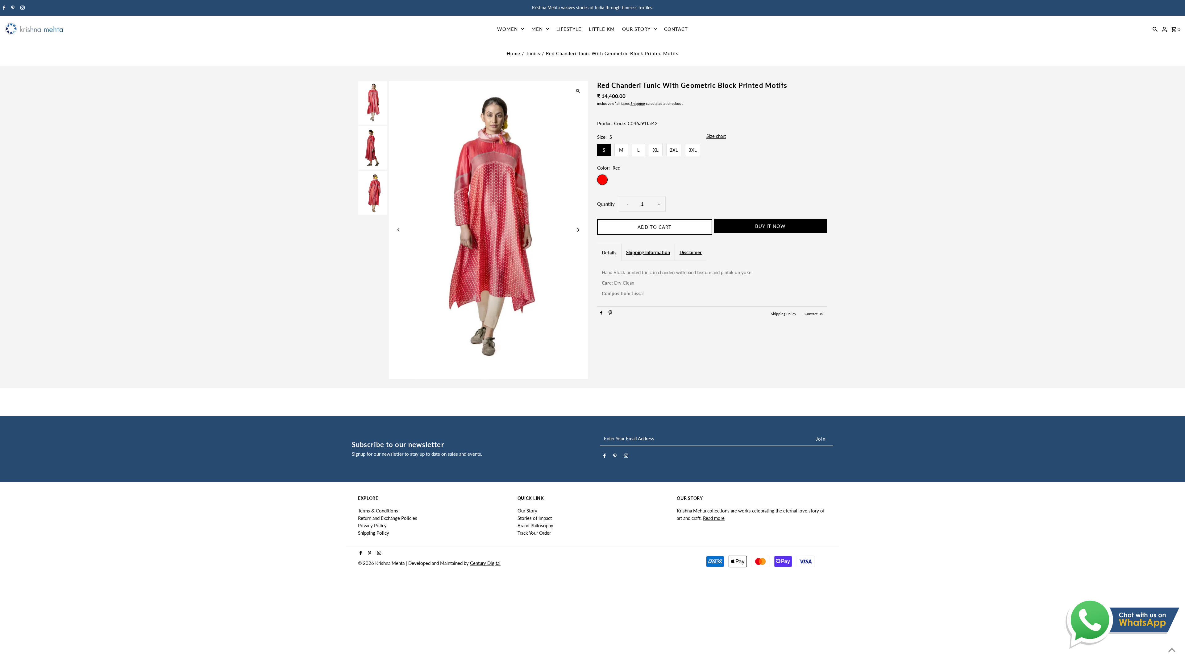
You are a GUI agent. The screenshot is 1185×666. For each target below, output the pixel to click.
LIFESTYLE (568, 29)
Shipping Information (648, 252)
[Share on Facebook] (601, 314)
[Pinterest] (12, 8)
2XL (674, 150)
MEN (537, 29)
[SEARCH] (1155, 28)
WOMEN (507, 29)
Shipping (637, 103)
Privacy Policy (372, 525)
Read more (714, 518)
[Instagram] (22, 8)
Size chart (716, 136)
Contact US (814, 313)
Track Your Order (534, 533)
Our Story (527, 510)
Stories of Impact (535, 518)
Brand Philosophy (535, 525)
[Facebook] (3, 8)
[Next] (578, 230)
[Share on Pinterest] (610, 314)
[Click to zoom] (578, 91)
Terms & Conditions (378, 510)
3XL (692, 150)
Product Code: (611, 123)
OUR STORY (636, 29)
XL (656, 150)
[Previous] (399, 230)
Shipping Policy (784, 313)
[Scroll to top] (1172, 650)
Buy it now (770, 226)
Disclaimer (691, 252)
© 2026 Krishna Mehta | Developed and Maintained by (414, 563)
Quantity (606, 204)
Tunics (533, 53)
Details (609, 252)
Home (513, 53)
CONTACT (676, 29)
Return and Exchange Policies (387, 518)
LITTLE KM (602, 29)
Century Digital (485, 563)
